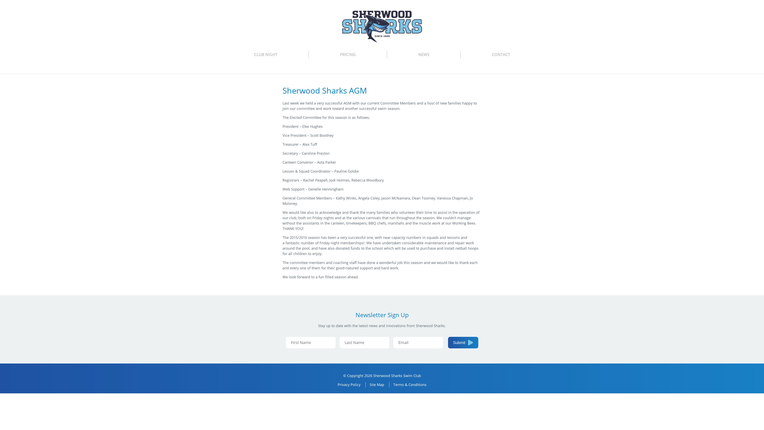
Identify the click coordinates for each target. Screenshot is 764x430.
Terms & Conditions (410, 384)
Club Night (266, 54)
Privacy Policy (349, 384)
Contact (501, 54)
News (423, 54)
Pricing (348, 54)
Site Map (377, 384)
